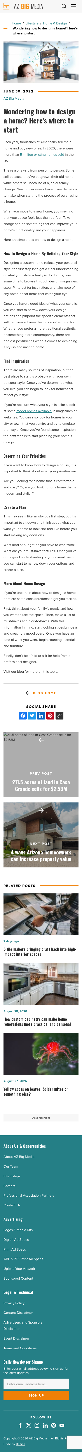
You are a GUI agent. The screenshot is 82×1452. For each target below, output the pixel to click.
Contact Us (11, 1205)
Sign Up (36, 1395)
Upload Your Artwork (19, 1268)
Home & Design (55, 23)
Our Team (10, 1166)
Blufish (20, 1444)
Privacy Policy (13, 1303)
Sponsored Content (18, 1278)
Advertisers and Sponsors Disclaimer (22, 1325)
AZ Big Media (13, 98)
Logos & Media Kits (18, 1229)
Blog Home (44, 693)
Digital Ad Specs (16, 1239)
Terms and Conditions (20, 1348)
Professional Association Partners (28, 1195)
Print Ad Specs (14, 1249)
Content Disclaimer (18, 1312)
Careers (9, 1185)
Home (16, 23)
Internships (11, 1176)
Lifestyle (32, 23)
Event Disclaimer (16, 1338)
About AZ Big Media (18, 1156)
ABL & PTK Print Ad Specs (23, 1258)
